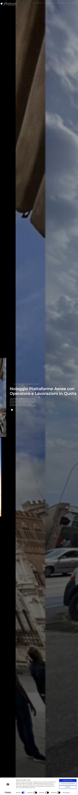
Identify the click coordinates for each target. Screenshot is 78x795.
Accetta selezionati (68, 783)
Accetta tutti (68, 780)
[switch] (35, 793)
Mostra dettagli (66, 792)
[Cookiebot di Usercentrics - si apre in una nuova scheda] (8, 793)
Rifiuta (67, 787)
